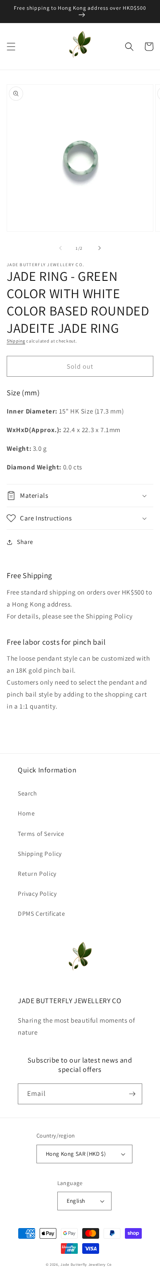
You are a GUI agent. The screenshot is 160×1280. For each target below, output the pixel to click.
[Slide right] (99, 248)
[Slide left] (60, 248)
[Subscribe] (132, 1093)
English (76, 1201)
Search (27, 793)
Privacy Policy (37, 894)
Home (26, 813)
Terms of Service (41, 834)
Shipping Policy (40, 854)
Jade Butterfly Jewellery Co (86, 1264)
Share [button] (25, 542)
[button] (11, 46)
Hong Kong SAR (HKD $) (76, 1154)
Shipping (16, 341)
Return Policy (37, 874)
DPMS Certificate (41, 914)
